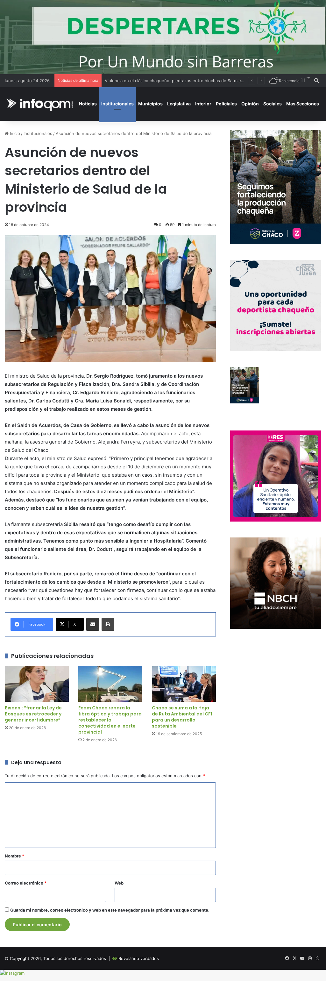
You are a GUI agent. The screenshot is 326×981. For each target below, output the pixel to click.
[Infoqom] (41, 103)
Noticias (88, 103)
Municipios (150, 103)
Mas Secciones (302, 103)
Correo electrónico (25, 882)
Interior (203, 103)
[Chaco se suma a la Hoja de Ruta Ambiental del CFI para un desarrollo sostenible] (184, 684)
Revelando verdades (138, 958)
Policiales (226, 103)
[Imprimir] (108, 624)
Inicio (14, 133)
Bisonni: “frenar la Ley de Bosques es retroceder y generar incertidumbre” (33, 714)
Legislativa (179, 103)
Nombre (14, 855)
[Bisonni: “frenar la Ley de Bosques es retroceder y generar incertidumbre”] (37, 684)
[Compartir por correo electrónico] (92, 624)
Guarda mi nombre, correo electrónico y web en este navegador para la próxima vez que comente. (109, 910)
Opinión (250, 103)
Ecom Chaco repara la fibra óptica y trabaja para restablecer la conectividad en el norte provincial (110, 720)
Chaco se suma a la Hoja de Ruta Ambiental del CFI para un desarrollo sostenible (182, 717)
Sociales (272, 103)
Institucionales (117, 103)
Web (119, 882)
